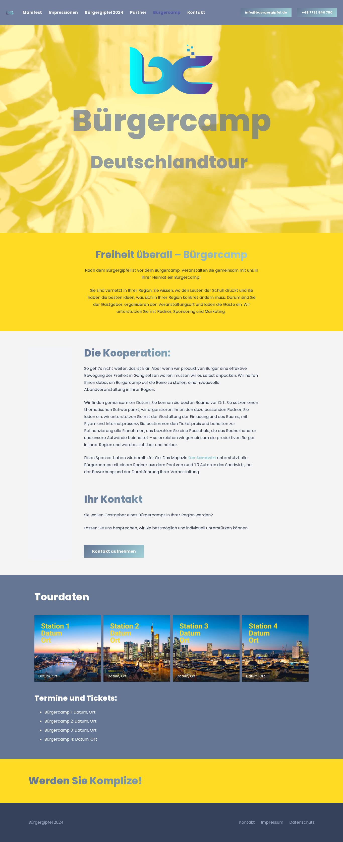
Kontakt (247, 822)
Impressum (272, 822)
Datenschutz (302, 822)
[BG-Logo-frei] (10, 12)
